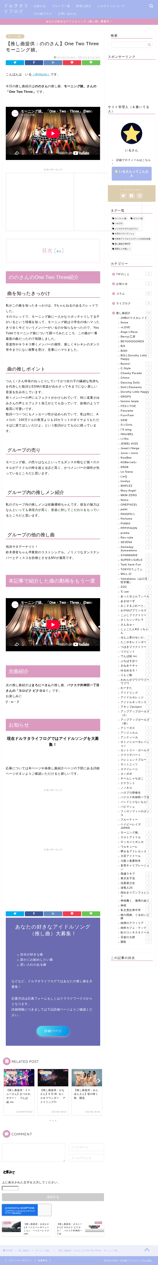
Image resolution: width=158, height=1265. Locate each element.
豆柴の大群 (135, 937)
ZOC (135, 586)
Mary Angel (135, 490)
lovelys (135, 481)
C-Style (135, 368)
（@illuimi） (41, 74)
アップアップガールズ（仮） (135, 721)
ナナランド (135, 783)
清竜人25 (135, 887)
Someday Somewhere (135, 549)
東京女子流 (135, 878)
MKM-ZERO (135, 495)
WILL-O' (135, 574)
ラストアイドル (135, 837)
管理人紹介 (84, 6)
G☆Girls (135, 424)
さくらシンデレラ (135, 619)
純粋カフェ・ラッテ (135, 927)
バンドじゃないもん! (135, 801)
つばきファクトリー (135, 646)
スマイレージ (135, 769)
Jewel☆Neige (135, 448)
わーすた (135, 687)
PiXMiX (135, 523)
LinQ (135, 476)
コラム (133, 293)
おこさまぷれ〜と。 (135, 605)
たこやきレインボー (135, 642)
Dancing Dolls (135, 382)
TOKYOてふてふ (135, 569)
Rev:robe (135, 537)
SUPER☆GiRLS (135, 559)
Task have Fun (135, 564)
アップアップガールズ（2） (135, 713)
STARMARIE (135, 555)
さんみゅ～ (135, 624)
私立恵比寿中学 (135, 910)
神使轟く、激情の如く (135, 900)
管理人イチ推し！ (122, 249)
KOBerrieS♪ (135, 462)
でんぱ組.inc (135, 656)
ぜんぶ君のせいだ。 (135, 637)
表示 (59, 251)
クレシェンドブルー (135, 759)
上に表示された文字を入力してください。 (31, 1182)
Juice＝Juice (135, 453)
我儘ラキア (135, 873)
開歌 (135, 941)
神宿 (135, 905)
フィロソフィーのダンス (135, 813)
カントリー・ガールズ (135, 750)
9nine (135, 322)
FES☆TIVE (135, 406)
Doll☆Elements (135, 387)
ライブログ (133, 303)
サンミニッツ (135, 764)
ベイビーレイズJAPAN (135, 826)
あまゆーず (135, 601)
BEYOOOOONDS (135, 341)
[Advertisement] (40, 202)
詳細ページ (53, 1031)
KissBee (135, 457)
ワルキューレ (135, 846)
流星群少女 (135, 883)
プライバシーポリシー (20, 1260)
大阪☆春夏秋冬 (135, 860)
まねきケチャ (135, 665)
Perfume (135, 518)
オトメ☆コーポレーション (135, 744)
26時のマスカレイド (135, 317)
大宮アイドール (135, 856)
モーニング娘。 (15, 36)
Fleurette (135, 410)
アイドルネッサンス (135, 702)
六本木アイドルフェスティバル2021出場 (132, 239)
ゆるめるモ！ (135, 670)
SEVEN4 (135, 542)
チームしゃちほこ (135, 778)
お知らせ (40, 6)
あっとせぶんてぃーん (135, 596)
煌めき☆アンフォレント (135, 894)
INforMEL (135, 434)
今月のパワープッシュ (124, 234)
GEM (135, 420)
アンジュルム (135, 732)
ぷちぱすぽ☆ (135, 661)
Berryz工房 (135, 336)
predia (135, 533)
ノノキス (135, 787)
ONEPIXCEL (135, 504)
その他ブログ (43, 13)
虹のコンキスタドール (135, 932)
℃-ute (135, 591)
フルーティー (135, 819)
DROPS (135, 396)
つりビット (135, 651)
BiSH (135, 350)
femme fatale (135, 401)
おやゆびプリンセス (135, 610)
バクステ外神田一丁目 (135, 797)
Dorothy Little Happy (135, 391)
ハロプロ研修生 (135, 792)
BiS (135, 346)
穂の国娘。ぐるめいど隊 (135, 916)
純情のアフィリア (135, 923)
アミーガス (135, 728)
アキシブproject (135, 706)
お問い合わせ (67, 13)
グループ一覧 (61, 6)
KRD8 (135, 467)
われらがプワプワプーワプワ (135, 681)
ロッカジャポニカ (135, 842)
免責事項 (42, 1260)
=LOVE (135, 327)
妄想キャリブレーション (135, 867)
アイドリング (135, 692)
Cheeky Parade (135, 373)
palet (135, 509)
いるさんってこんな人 (134, 173)
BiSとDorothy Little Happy (135, 357)
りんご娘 (135, 675)
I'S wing (135, 429)
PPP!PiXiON (135, 528)
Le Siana (135, 471)
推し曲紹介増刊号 (122, 244)
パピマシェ (135, 806)
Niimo (135, 500)
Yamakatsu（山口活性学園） (135, 580)
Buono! (135, 363)
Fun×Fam (135, 415)
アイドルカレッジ (135, 697)
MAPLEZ (135, 485)
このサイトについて (111, 6)
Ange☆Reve (135, 332)
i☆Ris (135, 438)
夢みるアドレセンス (135, 851)
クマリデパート (135, 754)
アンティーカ (135, 737)
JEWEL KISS (135, 443)
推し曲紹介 (133, 313)
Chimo (135, 377)
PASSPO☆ (135, 514)
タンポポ (135, 773)
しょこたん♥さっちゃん (135, 631)
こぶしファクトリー (135, 615)
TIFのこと (132, 274)
